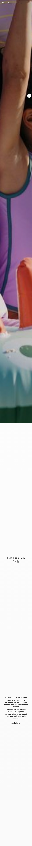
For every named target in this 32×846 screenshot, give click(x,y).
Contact (19, 3)
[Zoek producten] (29, 96)
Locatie (10, 3)
